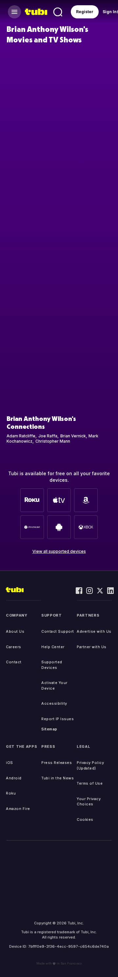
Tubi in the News (57, 778)
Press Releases (56, 762)
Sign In (110, 11)
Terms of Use (90, 783)
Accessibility (54, 703)
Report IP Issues (57, 719)
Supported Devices (51, 665)
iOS (9, 762)
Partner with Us (92, 647)
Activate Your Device (54, 685)
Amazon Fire (18, 808)
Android (14, 778)
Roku (11, 793)
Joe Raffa (47, 435)
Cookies (85, 819)
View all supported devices (59, 551)
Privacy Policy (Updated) (90, 765)
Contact (14, 662)
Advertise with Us (94, 631)
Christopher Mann (52, 441)
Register (84, 11)
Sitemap (49, 729)
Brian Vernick (73, 435)
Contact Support (57, 631)
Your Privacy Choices (89, 801)
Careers (13, 647)
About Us (15, 631)
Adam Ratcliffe (21, 435)
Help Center (53, 647)
